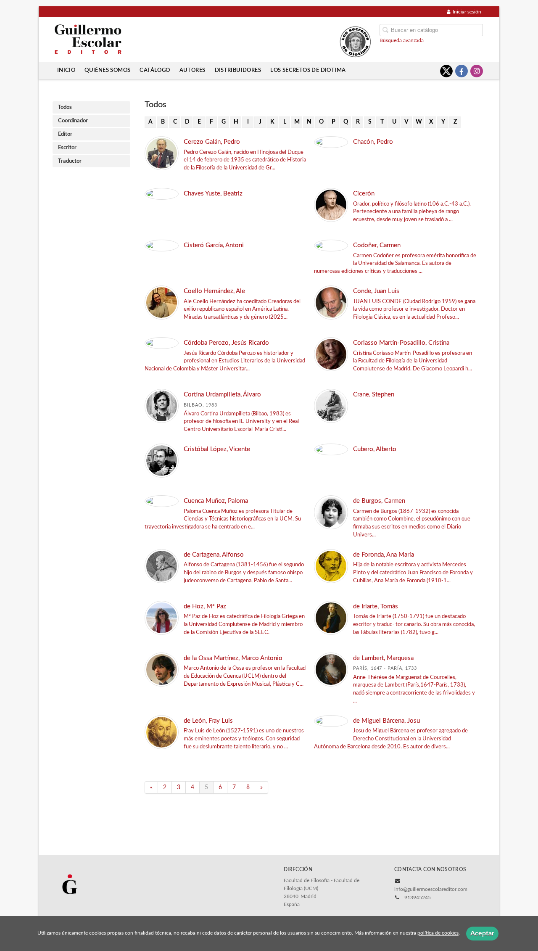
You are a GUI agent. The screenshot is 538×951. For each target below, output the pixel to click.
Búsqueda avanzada (402, 40)
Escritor (67, 148)
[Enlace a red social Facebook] (461, 71)
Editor (65, 134)
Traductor (70, 161)
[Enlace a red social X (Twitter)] (446, 71)
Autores (192, 70)
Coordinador (73, 121)
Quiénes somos (107, 70)
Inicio (66, 70)
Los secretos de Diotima (307, 70)
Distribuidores (238, 70)
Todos (65, 107)
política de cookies (438, 933)
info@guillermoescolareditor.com (430, 889)
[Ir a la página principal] (88, 38)
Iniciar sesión (467, 11)
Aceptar (482, 933)
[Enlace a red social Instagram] (476, 71)
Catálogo (155, 70)
